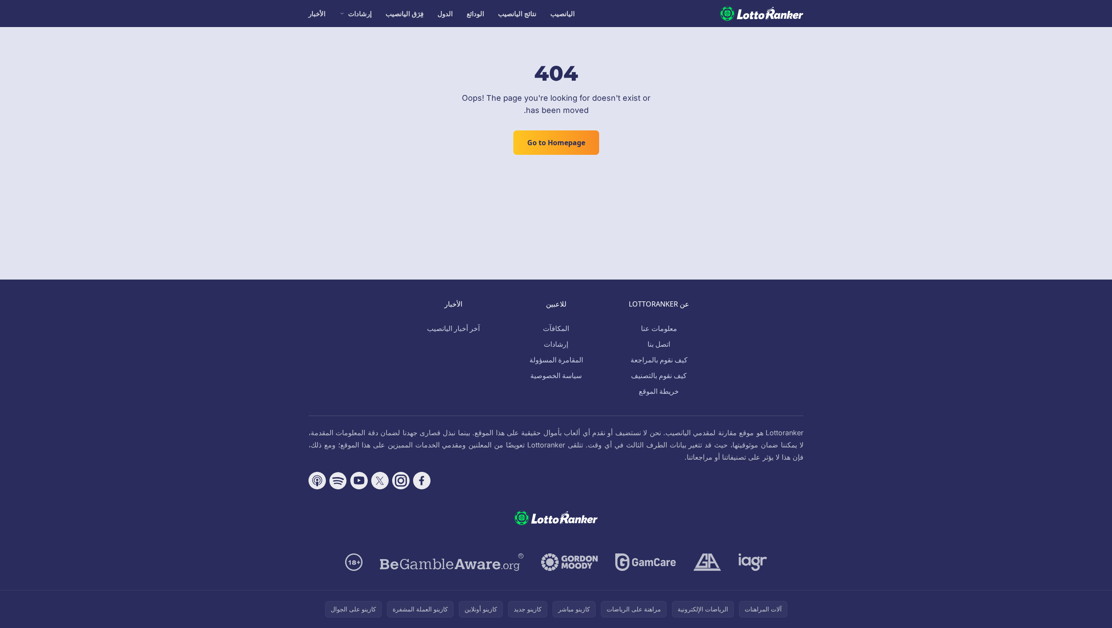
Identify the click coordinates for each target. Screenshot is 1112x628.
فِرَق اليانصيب (405, 13)
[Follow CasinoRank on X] (380, 480)
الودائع (475, 13)
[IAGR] (753, 562)
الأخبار (317, 13)
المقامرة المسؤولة (556, 360)
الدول (445, 13)
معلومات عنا (659, 328)
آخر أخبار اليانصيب (453, 328)
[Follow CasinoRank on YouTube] (359, 480)
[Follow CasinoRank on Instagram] (401, 480)
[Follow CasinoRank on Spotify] (338, 480)
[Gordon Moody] (569, 562)
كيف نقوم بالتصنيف (659, 375)
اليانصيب (562, 13)
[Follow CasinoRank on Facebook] (422, 480)
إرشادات (360, 13)
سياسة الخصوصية (556, 375)
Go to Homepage (556, 142)
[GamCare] (645, 562)
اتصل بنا (659, 344)
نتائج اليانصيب (517, 13)
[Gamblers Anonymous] (707, 562)
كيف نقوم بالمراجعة (659, 360)
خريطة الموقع (659, 391)
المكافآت (556, 328)
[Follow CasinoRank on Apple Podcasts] (317, 480)
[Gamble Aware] (452, 562)
